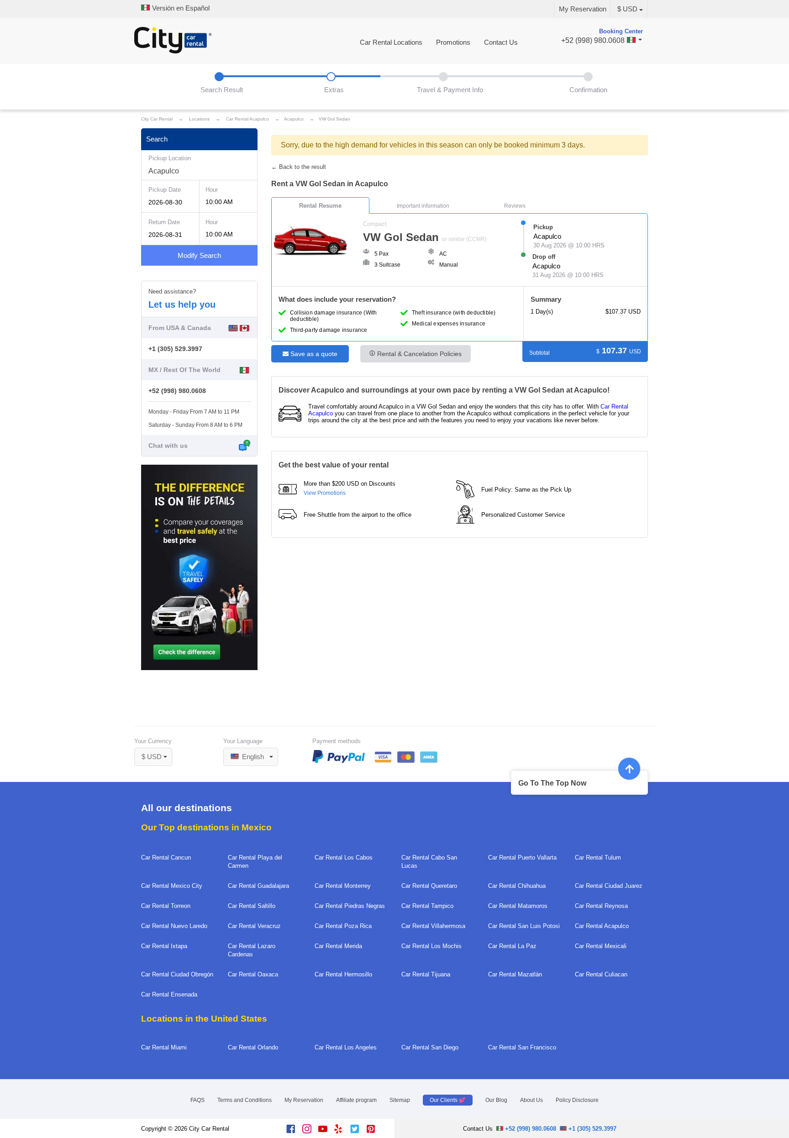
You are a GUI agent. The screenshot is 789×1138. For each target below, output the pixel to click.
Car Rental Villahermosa (433, 926)
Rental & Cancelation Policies (418, 353)
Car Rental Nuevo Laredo (174, 926)
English (252, 756)
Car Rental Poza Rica (343, 926)
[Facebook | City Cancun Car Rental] (294, 1131)
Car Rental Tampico (427, 905)
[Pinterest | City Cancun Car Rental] (374, 1131)
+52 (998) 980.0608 (177, 390)
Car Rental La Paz (512, 946)
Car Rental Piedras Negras (350, 905)
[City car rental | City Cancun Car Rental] (173, 41)
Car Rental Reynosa (601, 905)
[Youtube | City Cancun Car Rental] (326, 1131)
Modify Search (199, 255)
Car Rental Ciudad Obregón (177, 974)
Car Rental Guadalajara (258, 885)
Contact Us (501, 42)
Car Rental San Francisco (522, 1047)
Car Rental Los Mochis (431, 946)
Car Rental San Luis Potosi (524, 926)
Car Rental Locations (391, 42)
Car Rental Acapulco (602, 926)
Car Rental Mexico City (171, 885)
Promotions (453, 42)
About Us (531, 1100)
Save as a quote (313, 353)
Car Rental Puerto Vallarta (522, 857)
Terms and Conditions (244, 1100)
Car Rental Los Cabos (344, 857)
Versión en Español (180, 8)
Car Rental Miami (164, 1047)
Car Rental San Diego (429, 1047)
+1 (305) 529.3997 (175, 348)
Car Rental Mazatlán (515, 974)
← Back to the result (298, 166)
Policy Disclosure (577, 1100)
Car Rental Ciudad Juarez (608, 885)
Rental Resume (320, 205)
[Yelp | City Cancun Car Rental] (342, 1131)
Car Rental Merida (338, 946)
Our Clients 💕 (448, 1100)
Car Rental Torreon (165, 905)
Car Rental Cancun (166, 857)
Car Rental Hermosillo (343, 974)
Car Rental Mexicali (600, 946)
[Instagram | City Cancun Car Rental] (310, 1131)
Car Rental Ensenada (169, 994)
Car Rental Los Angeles (346, 1047)
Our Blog (496, 1100)
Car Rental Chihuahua (517, 885)
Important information (423, 206)
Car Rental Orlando (253, 1047)
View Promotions (325, 493)
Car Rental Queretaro (429, 885)
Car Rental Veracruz (254, 926)
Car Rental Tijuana (425, 974)
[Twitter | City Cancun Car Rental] (358, 1131)
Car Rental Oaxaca (253, 974)
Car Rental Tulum (598, 857)
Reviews (515, 206)
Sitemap (399, 1100)
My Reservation (582, 9)
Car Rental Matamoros (517, 905)
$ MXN (156, 744)
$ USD (627, 9)
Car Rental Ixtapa (164, 946)
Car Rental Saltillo (251, 905)
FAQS (197, 1100)
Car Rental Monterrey (343, 885)
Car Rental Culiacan (601, 974)
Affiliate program (356, 1100)
